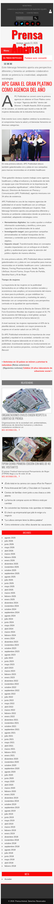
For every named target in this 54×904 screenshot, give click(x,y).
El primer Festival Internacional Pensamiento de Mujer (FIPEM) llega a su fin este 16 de (25, 472)
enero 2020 (10, 794)
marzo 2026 (10, 554)
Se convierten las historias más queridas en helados (28, 508)
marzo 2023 (10, 671)
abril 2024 (9, 629)
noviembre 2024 (12, 606)
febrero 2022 (10, 713)
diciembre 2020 (11, 759)
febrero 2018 (10, 866)
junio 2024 (9, 622)
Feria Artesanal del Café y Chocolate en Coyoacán (27, 488)
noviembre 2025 (12, 567)
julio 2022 (9, 697)
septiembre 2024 (12, 612)
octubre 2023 (10, 648)
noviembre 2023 (12, 645)
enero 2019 (10, 833)
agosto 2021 (10, 733)
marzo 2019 (10, 827)
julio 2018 (9, 853)
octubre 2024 (10, 609)
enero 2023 (10, 677)
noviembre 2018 (12, 840)
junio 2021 (9, 739)
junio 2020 (9, 778)
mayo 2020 (9, 781)
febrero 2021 (10, 752)
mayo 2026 (9, 547)
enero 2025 (10, 599)
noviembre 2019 (12, 801)
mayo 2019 (9, 820)
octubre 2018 (10, 843)
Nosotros (27, 6)
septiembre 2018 (12, 846)
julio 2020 (9, 775)
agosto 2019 (10, 811)
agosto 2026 (10, 538)
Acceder (8, 879)
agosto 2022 (10, 694)
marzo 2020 (10, 788)
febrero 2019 (10, 830)
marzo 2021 (10, 749)
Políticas (19, 13)
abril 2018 (9, 863)
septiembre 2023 (12, 651)
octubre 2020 (10, 765)
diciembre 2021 (11, 720)
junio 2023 (9, 661)
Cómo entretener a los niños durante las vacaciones (28, 524)
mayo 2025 (9, 586)
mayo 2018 (9, 859)
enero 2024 (10, 638)
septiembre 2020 (12, 768)
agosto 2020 (10, 772)
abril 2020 (9, 785)
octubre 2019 (10, 804)
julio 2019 (9, 814)
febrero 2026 (10, 557)
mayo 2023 (9, 664)
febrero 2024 (10, 635)
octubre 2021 (10, 726)
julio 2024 (9, 619)
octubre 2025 (10, 570)
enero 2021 (10, 755)
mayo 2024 (9, 625)
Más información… (10, 430)
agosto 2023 (10, 655)
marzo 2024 (10, 632)
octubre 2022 (10, 687)
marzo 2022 (10, 710)
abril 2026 (9, 551)
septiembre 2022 (12, 690)
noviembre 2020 (12, 762)
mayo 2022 (9, 703)
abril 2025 (9, 590)
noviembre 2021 (12, 723)
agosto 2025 (10, 577)
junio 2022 (9, 700)
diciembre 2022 (11, 681)
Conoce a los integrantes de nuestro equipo (27, 9)
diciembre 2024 (11, 603)
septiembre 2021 (12, 729)
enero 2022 (10, 716)
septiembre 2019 (12, 807)
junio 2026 (9, 544)
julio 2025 (9, 580)
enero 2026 (10, 560)
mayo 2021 (9, 742)
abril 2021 (9, 746)
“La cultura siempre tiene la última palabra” (24, 520)
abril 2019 (9, 824)
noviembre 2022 (12, 684)
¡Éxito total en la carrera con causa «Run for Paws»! (28, 483)
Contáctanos (32, 13)
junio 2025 (9, 583)
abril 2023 (9, 668)
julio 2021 (9, 736)
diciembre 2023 (11, 642)
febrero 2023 (10, 674)
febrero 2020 (10, 791)
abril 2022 (9, 707)
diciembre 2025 (11, 564)
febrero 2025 (10, 596)
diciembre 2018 (11, 837)
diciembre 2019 (11, 798)
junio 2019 (9, 817)
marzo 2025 (10, 593)
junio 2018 (9, 856)
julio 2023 (9, 658)
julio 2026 (9, 541)
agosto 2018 (10, 850)
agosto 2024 (10, 616)
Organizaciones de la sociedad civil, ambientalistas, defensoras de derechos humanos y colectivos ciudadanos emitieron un (24, 425)
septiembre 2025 (12, 573)
